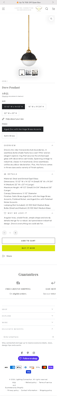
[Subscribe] (53, 337)
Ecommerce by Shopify (14, 388)
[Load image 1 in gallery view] (22, 73)
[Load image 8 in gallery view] (35, 73)
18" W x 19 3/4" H (36, 107)
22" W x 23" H (10, 114)
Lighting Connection (24, 379)
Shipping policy (46, 390)
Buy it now (28, 248)
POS (14, 383)
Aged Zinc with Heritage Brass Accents (22, 130)
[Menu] (3, 9)
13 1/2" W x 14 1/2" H (13, 107)
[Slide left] (4, 2)
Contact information (29, 390)
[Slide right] (53, 2)
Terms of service (45, 382)
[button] (46, 9)
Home (4, 81)
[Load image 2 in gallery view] (28, 73)
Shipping (5, 96)
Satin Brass (9, 136)
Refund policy (31, 382)
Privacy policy (13, 390)
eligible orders (19, 293)
